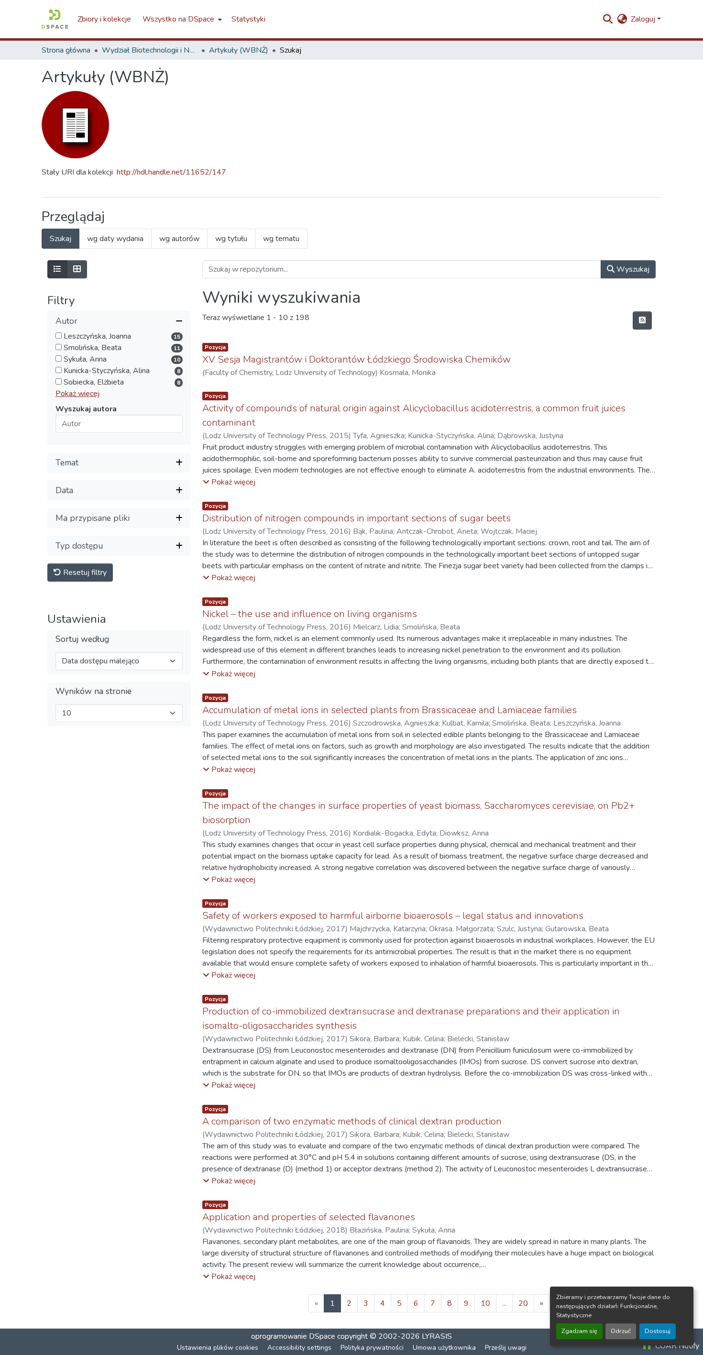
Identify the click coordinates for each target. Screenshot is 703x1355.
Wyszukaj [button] (632, 269)
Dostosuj (657, 1331)
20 (523, 1303)
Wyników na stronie (93, 692)
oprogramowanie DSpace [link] (293, 1336)
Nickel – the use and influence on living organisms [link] (309, 613)
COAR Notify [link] (676, 1346)
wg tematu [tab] (281, 238)
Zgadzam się (579, 1331)
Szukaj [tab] (60, 238)
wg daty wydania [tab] (115, 238)
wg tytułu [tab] (231, 238)
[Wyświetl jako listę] (57, 269)
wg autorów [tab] (179, 238)
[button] (55, 19)
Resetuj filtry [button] (84, 573)
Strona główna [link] (66, 50)
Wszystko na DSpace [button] (178, 19)
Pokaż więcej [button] (77, 394)
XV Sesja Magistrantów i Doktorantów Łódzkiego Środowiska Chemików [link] (356, 359)
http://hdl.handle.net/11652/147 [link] (171, 172)
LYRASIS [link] (437, 1336)
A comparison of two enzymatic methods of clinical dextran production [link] (352, 1121)
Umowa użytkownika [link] (444, 1347)
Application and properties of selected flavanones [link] (308, 1217)
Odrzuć (621, 1331)
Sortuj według (82, 640)
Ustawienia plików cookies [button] (217, 1347)
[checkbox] (58, 336)
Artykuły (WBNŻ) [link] (238, 50)
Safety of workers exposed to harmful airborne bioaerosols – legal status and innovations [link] (392, 915)
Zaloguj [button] (644, 19)
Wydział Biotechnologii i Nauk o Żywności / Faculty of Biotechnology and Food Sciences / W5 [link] (150, 50)
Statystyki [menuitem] (248, 19)
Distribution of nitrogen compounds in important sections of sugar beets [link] (356, 518)
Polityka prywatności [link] (372, 1347)
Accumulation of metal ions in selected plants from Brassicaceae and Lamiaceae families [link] (389, 710)
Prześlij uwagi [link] (506, 1347)
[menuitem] (181, 19)
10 (485, 1303)
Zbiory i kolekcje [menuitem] (104, 19)
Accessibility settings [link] (299, 1347)
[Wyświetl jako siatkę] (77, 269)
